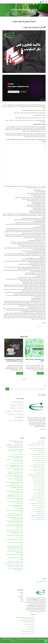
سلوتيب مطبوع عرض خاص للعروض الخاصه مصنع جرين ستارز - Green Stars (14, 562)
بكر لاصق (10, 420)
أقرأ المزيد (40, 373)
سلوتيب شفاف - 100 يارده (38, 464)
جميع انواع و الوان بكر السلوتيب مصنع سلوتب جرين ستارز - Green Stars (14, 521)
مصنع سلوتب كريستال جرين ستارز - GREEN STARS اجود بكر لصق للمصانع (14, 525)
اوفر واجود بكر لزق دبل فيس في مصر (15, 529)
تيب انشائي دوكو (40, 513)
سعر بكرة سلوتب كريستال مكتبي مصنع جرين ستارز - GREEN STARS (14, 483)
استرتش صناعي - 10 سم (39, 485)
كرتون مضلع (41, 452)
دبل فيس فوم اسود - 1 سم (38, 509)
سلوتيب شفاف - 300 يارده (38, 468)
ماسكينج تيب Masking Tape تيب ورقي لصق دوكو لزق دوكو (14, 476)
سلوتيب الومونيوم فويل (19, 417)
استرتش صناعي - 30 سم (39, 487)
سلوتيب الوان (13, 408)
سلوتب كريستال (19, 527)
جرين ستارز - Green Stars (37, 186)
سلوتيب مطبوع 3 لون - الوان (38, 442)
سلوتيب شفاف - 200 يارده (38, 458)
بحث (7, 388)
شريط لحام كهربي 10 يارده (38, 489)
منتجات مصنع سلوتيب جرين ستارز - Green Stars (15, 479)
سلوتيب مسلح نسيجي (11, 414)
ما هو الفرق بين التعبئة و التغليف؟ (37, 503)
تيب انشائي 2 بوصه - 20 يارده (38, 497)
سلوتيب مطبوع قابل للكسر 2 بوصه (36, 448)
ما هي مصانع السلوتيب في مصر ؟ (37, 466)
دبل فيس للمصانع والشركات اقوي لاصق (15, 558)
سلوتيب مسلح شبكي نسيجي (38, 456)
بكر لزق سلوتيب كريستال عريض (16, 463)
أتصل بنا (21, 601)
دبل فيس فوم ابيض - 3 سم (38, 511)
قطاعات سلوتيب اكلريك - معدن (37, 470)
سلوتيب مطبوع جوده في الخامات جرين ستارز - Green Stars (14, 460)
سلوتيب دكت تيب (20, 414)
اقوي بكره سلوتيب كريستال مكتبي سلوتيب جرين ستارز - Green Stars (15, 473)
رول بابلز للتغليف (41, 491)
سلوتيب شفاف (41, 440)
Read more (43, 429)
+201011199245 (29, 626)
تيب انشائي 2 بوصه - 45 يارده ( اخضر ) (36, 499)
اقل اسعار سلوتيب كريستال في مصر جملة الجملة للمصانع (15, 457)
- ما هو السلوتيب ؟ (40, 507)
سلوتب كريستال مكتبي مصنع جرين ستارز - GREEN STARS (15, 506)
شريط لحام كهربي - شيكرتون (18, 420)
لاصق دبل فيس (8, 411)
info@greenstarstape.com (27, 631)
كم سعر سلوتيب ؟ (40, 501)
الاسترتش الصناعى (19, 508)
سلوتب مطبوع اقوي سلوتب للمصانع (15, 535)
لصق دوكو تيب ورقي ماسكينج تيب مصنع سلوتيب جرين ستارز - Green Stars (15, 451)
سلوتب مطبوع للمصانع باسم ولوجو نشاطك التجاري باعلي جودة (15, 518)
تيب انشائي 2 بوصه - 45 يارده (38, 505)
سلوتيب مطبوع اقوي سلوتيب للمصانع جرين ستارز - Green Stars (14, 532)
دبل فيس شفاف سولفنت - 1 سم (37, 454)
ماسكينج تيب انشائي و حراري (18, 411)
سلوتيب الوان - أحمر (40, 472)
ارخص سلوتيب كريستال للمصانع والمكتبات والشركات (16, 441)
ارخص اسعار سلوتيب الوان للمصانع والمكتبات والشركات (15, 569)
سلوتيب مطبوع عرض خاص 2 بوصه (36, 474)
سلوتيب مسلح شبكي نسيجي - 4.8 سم (36, 476)
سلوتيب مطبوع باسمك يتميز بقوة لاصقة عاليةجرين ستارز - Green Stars (14, 515)
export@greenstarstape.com (27, 633)
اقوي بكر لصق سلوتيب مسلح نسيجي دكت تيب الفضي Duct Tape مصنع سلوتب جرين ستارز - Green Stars (15, 548)
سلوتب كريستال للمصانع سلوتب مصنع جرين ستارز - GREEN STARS (14, 466)
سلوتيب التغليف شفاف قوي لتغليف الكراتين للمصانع (15, 499)
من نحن (21, 594)
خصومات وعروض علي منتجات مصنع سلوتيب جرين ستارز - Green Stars (15, 565)
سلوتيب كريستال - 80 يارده (38, 481)
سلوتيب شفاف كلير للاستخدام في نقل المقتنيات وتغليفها (14, 469)
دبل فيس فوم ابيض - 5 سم (38, 495)
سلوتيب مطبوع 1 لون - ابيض (38, 460)
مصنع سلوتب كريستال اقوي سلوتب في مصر (14, 540)
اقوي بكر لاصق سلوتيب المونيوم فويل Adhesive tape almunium (14, 492)
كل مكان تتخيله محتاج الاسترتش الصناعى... (16, 543)
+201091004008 (29, 624)
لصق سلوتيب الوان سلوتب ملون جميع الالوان (14, 511)
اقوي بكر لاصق (19, 537)
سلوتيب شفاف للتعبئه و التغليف (37, 515)
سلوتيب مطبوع (41, 462)
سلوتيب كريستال (20, 408)
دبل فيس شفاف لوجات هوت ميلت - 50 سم (36, 445)
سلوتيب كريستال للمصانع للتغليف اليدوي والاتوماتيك (15, 502)
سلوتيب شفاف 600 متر (39, 493)
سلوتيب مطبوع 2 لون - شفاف (37, 519)
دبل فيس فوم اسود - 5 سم (38, 479)
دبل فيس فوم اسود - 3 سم (38, 517)
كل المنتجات (20, 596)
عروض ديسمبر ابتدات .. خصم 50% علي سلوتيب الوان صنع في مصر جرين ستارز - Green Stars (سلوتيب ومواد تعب (14, 446)
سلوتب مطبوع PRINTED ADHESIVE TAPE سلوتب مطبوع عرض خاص (14, 486)
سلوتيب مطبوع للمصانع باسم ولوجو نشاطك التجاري (15, 552)
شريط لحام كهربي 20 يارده (38, 450)
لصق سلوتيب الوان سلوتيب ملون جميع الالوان (14, 555)
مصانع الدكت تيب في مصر (17, 454)
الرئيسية (21, 592)
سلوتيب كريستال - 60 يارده (38, 483)
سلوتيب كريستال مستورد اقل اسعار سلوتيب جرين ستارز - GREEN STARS (15, 495)
